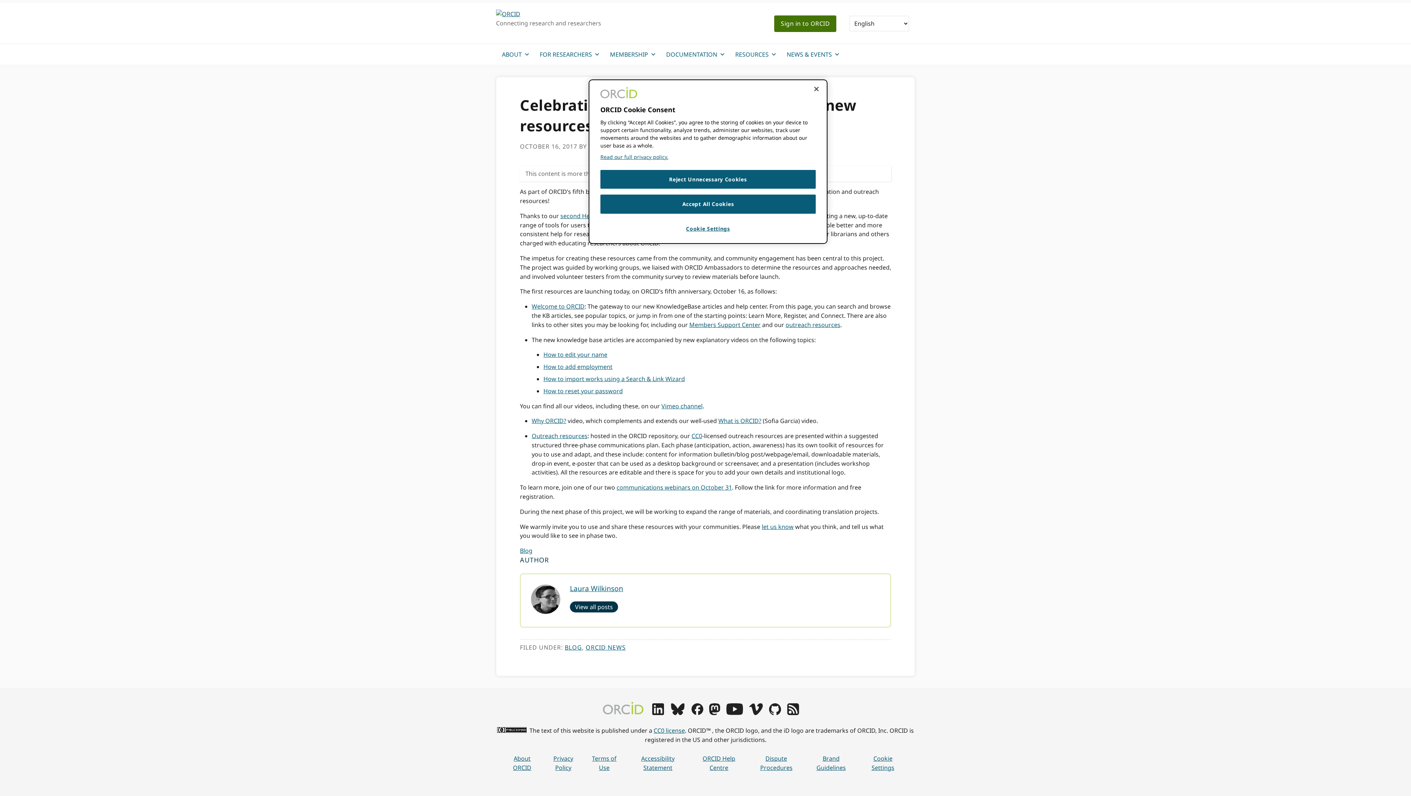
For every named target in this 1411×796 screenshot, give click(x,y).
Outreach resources (560, 436)
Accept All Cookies (708, 203)
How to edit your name (575, 355)
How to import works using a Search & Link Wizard (614, 379)
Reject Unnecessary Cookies (708, 179)
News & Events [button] (809, 54)
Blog (526, 551)
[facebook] (697, 713)
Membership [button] (629, 54)
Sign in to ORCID (805, 23)
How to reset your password (583, 391)
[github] (775, 713)
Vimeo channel (682, 406)
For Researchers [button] (566, 54)
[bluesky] (678, 713)
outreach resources (813, 325)
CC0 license (669, 730)
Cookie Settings (883, 763)
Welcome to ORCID (558, 306)
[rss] (793, 713)
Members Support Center (725, 325)
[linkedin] (658, 713)
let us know (778, 527)
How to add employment (578, 367)
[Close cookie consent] (816, 89)
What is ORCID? (739, 421)
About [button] (512, 54)
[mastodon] (714, 713)
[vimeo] (756, 713)
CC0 (697, 436)
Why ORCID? (549, 421)
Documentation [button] (691, 54)
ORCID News (606, 647)
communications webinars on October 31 (674, 487)
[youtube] (734, 713)
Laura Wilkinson (596, 588)
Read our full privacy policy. (634, 156)
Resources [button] (752, 54)
